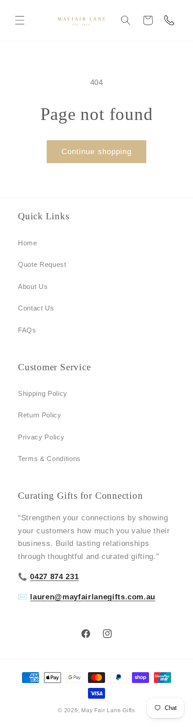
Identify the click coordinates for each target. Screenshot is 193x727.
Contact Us (36, 308)
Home (27, 243)
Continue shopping (96, 151)
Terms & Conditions (49, 458)
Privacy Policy (41, 437)
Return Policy (39, 415)
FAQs (27, 330)
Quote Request (42, 264)
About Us (33, 286)
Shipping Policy (42, 393)
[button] (20, 20)
